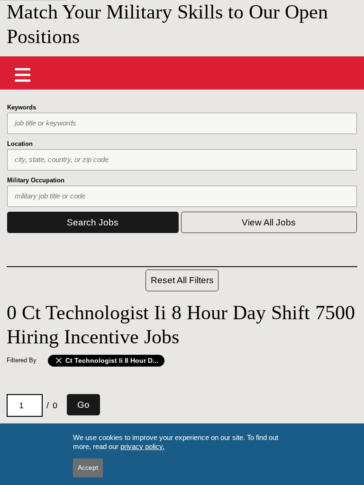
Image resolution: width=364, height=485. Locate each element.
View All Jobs (269, 222)
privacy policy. (142, 446)
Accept (88, 467)
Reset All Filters (182, 280)
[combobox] (182, 123)
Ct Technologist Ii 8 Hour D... (111, 360)
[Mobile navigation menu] (23, 75)
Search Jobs (92, 222)
